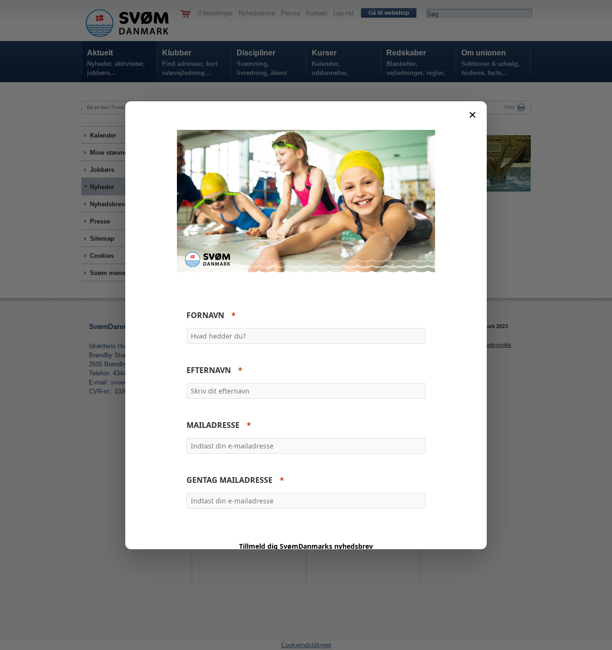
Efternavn (208, 370)
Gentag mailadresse (229, 480)
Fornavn (205, 315)
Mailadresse (213, 425)
